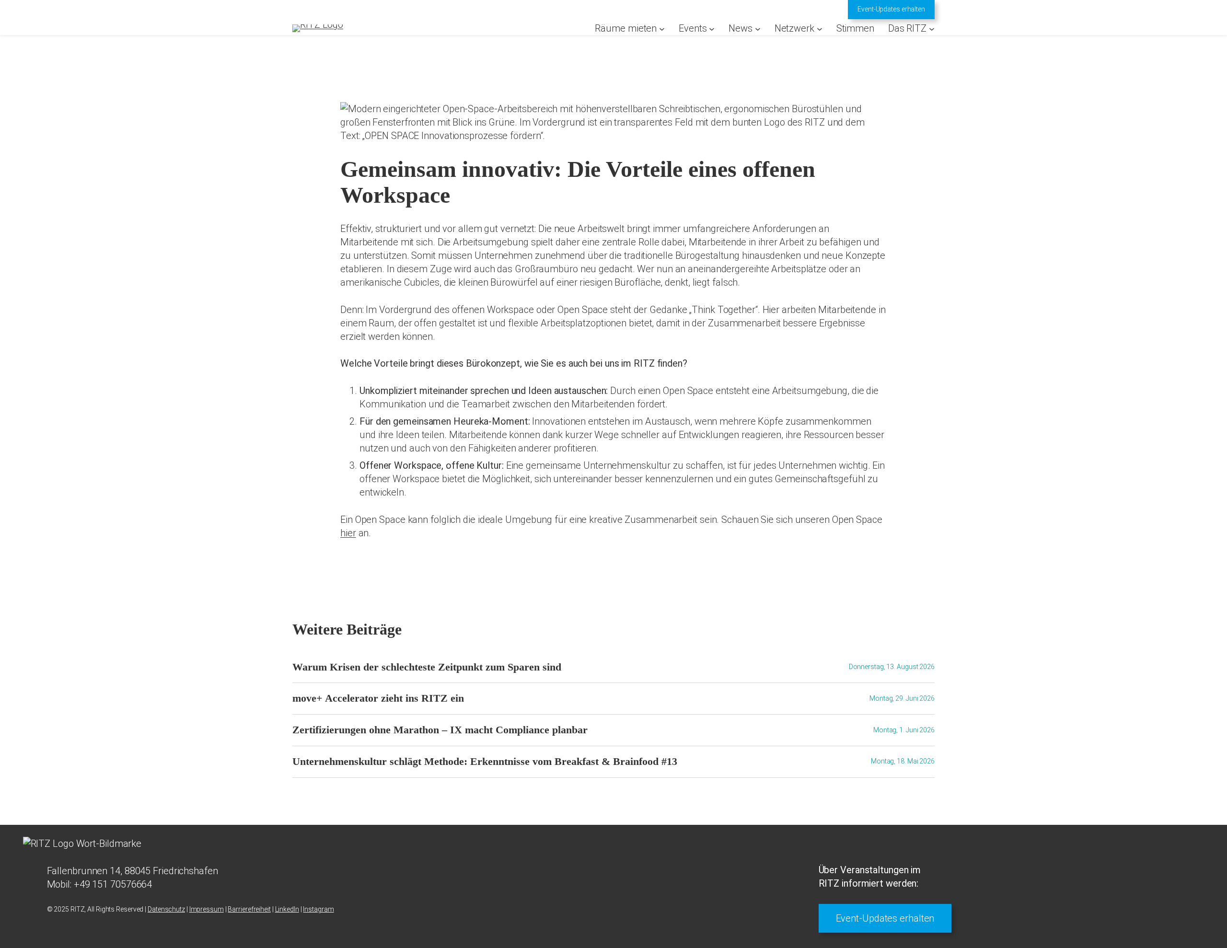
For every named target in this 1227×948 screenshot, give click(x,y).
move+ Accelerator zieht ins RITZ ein (378, 698)
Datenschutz (166, 909)
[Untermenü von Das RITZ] (932, 28)
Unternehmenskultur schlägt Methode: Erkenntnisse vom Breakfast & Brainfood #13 (484, 761)
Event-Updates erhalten (891, 9)
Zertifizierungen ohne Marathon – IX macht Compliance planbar (440, 730)
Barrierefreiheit (249, 909)
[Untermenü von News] (758, 28)
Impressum (206, 909)
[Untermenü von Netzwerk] (819, 28)
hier (348, 533)
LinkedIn (287, 909)
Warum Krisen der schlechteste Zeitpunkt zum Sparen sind (426, 667)
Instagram (318, 909)
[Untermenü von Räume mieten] (662, 28)
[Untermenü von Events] (712, 28)
